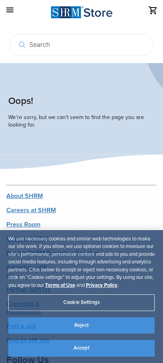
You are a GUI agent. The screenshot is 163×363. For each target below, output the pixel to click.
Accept (82, 348)
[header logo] (81, 13)
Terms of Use (60, 285)
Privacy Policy (102, 285)
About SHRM (24, 196)
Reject (81, 325)
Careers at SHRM (31, 210)
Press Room (23, 225)
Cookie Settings (81, 302)
